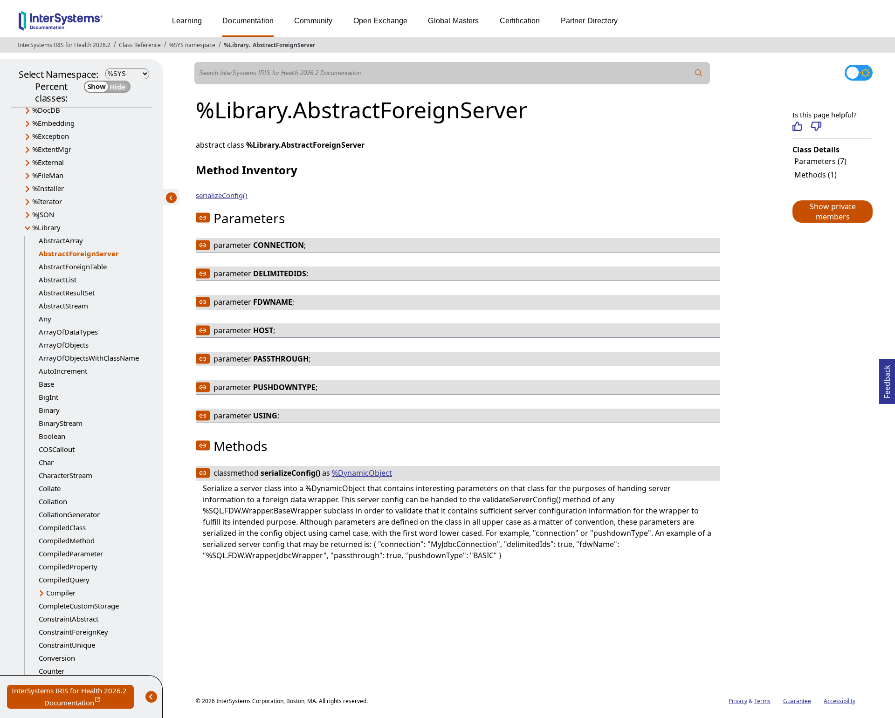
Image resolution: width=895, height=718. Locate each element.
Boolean (52, 436)
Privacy (738, 701)
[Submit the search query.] (699, 73)
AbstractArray (61, 240)
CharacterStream (65, 475)
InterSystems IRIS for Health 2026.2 (64, 45)
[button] (832, 211)
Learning (187, 21)
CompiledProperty (68, 566)
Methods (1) (815, 175)
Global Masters (453, 21)
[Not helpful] (816, 126)
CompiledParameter (71, 553)
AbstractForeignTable (73, 266)
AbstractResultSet (67, 292)
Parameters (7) (820, 161)
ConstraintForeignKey (73, 631)
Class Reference (140, 45)
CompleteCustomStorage (79, 605)
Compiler (61, 592)
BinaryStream (61, 423)
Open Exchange (380, 21)
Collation (53, 501)
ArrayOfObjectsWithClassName (89, 357)
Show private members (833, 211)
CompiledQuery (64, 579)
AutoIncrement (63, 371)
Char (46, 462)
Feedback (887, 378)
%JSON (43, 214)
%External (48, 162)
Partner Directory (589, 21)
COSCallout (57, 449)
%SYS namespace (192, 45)
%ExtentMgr (51, 149)
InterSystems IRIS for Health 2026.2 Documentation (73, 697)
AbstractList (57, 279)
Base (46, 384)
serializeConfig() (222, 195)
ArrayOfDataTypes (68, 331)
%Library (236, 45)
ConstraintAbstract (68, 618)
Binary (49, 410)
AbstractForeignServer (284, 45)
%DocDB (46, 110)
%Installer (48, 188)
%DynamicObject (362, 473)
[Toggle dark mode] (859, 73)
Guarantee (797, 701)
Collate (50, 488)
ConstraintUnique (67, 645)
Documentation (248, 21)
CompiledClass (62, 527)
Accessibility (839, 701)
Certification (520, 21)
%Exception (50, 136)
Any (45, 318)
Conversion (57, 658)
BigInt (48, 397)
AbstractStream (63, 305)
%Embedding (53, 123)
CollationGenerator (69, 514)
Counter (51, 671)
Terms (762, 701)
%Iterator (47, 201)
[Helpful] (797, 126)
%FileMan (47, 175)
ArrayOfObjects (64, 344)
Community (313, 21)
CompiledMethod (67, 540)
